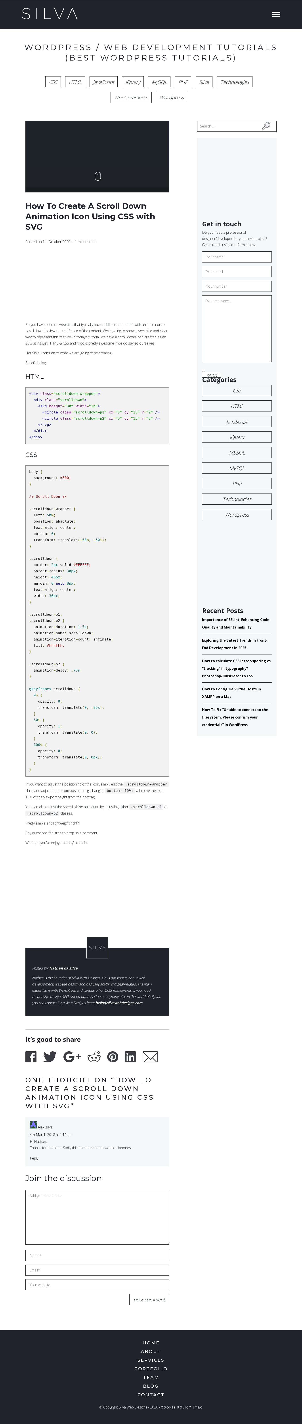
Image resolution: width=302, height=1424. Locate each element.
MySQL (159, 81)
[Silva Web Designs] (49, 18)
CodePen (47, 353)
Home (151, 1343)
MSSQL (237, 452)
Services (151, 1360)
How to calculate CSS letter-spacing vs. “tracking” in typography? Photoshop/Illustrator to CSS (236, 668)
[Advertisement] (97, 284)
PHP (183, 81)
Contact (151, 1394)
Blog (151, 1386)
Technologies (234, 81)
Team (151, 1377)
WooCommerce (131, 97)
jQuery (133, 81)
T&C (199, 1407)
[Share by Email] (150, 1056)
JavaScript (103, 81)
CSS (53, 81)
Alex (41, 1127)
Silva (204, 81)
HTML (75, 81)
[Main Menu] (275, 15)
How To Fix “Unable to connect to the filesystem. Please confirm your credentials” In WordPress (235, 717)
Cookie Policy (176, 1407)
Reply (34, 1158)
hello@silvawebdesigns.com (119, 1002)
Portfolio (151, 1368)
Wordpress (172, 97)
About (151, 1351)
